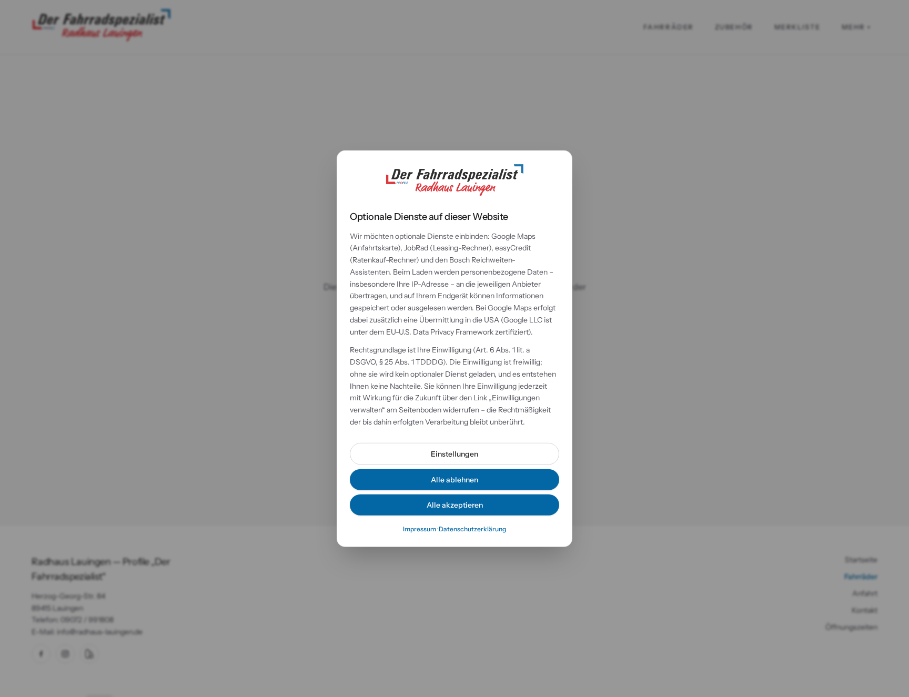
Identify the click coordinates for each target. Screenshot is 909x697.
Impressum (419, 528)
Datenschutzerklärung (472, 528)
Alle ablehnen (454, 479)
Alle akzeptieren (455, 504)
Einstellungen (454, 453)
